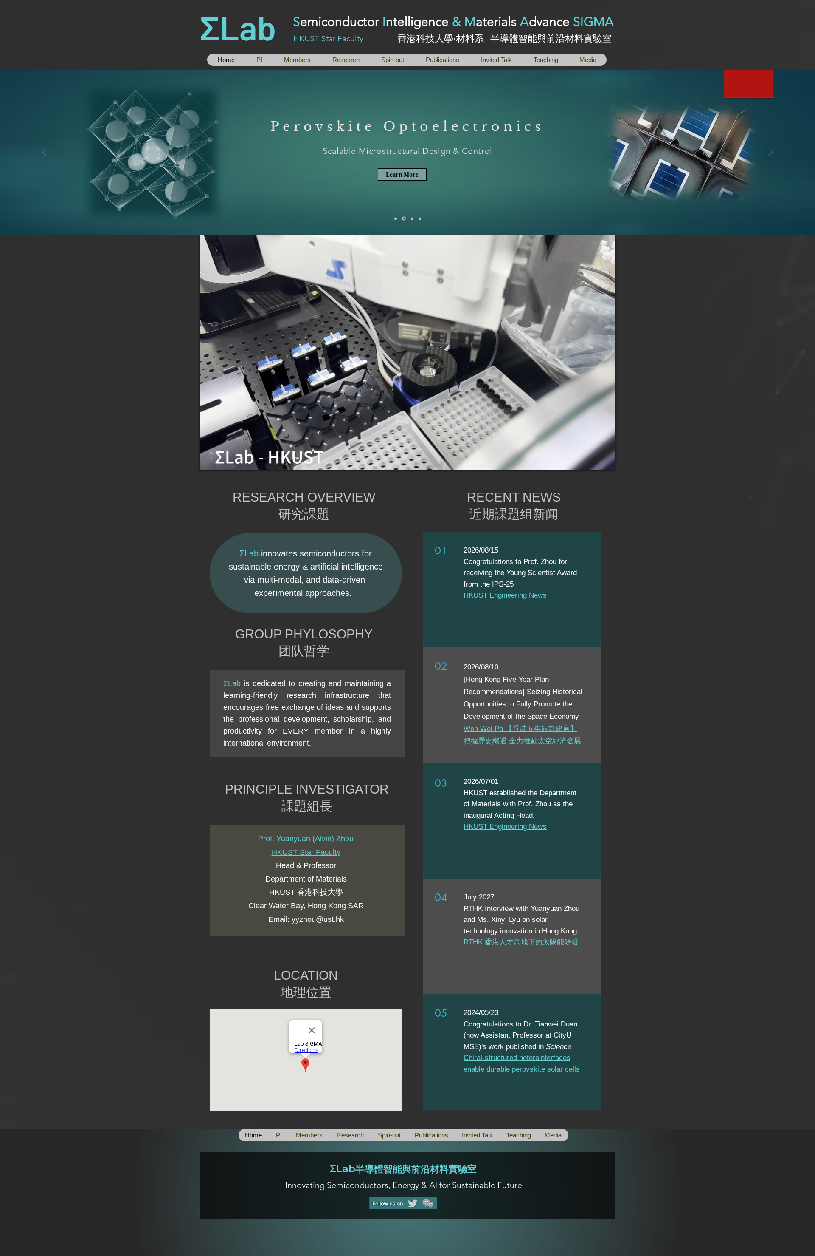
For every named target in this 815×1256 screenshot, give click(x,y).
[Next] (771, 153)
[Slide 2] (403, 218)
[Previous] (44, 153)
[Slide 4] (420, 218)
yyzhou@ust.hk (318, 919)
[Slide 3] (411, 219)
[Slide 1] (395, 218)
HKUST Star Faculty (328, 38)
